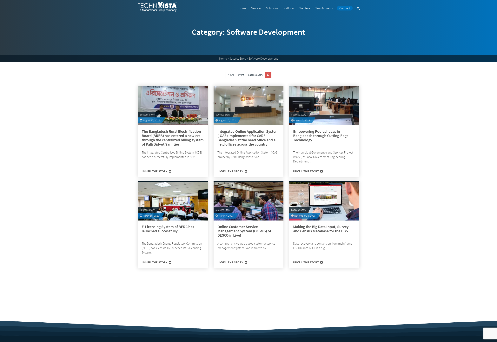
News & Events (324, 8)
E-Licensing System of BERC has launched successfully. (168, 229)
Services (256, 8)
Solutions (272, 8)
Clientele (304, 8)
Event (241, 74)
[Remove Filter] (268, 75)
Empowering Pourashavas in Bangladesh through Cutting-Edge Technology (320, 135)
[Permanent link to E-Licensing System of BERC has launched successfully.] (173, 201)
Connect (344, 8)
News (231, 74)
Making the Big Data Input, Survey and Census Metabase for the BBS (321, 229)
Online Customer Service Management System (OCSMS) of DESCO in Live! (244, 231)
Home (242, 8)
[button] (358, 8)
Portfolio (288, 8)
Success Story (237, 58)
